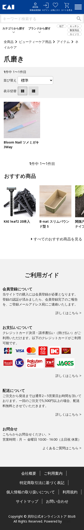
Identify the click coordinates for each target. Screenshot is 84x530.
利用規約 (70, 492)
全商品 (9, 41)
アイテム (63, 41)
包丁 (61, 26)
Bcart (67, 521)
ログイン (45, 10)
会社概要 (28, 473)
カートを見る (66, 10)
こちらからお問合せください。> (26, 434)
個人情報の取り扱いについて (30, 492)
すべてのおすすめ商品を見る (58, 239)
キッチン (74, 26)
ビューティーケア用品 (35, 41)
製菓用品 (74, 30)
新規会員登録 (35, 10)
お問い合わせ (57, 501)
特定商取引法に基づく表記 (42, 482)
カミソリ (74, 34)
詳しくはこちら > (68, 313)
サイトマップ (27, 501)
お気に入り (55, 10)
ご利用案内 (53, 473)
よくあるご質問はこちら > (61, 448)
